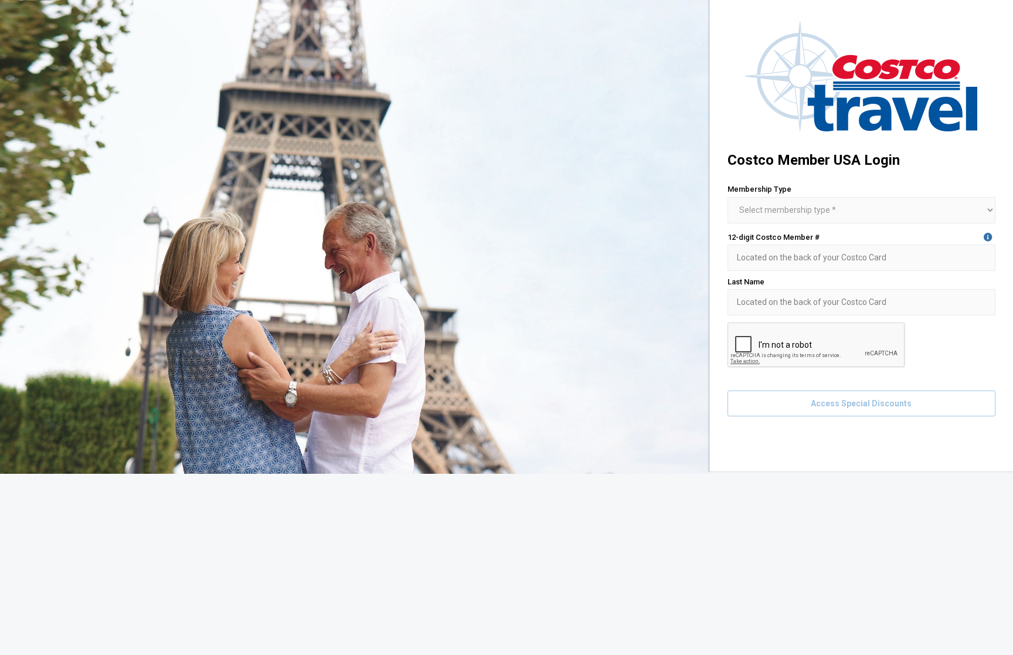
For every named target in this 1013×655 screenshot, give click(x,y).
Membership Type (759, 189)
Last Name (746, 282)
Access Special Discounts (861, 403)
